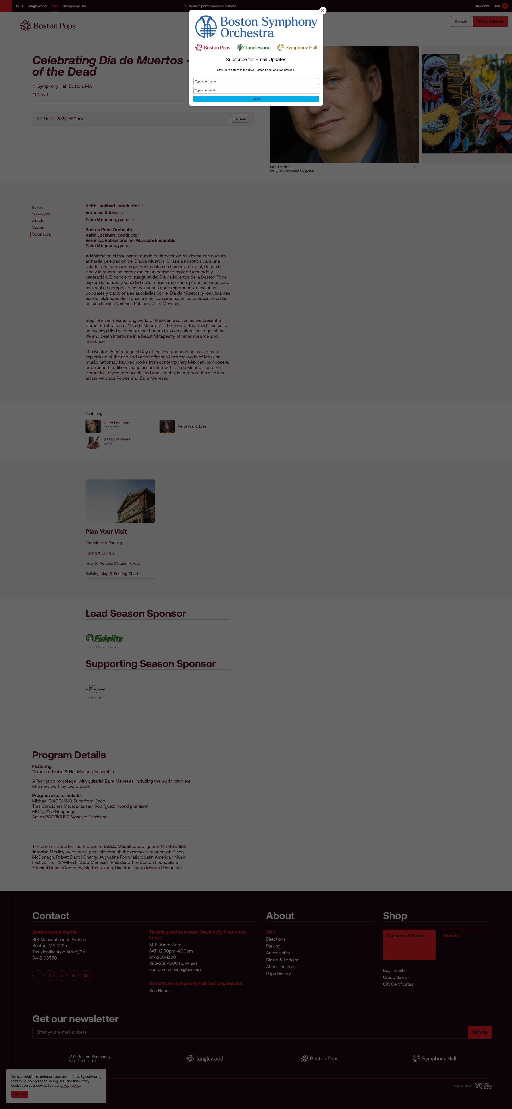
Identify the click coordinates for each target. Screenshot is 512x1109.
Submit (256, 98)
